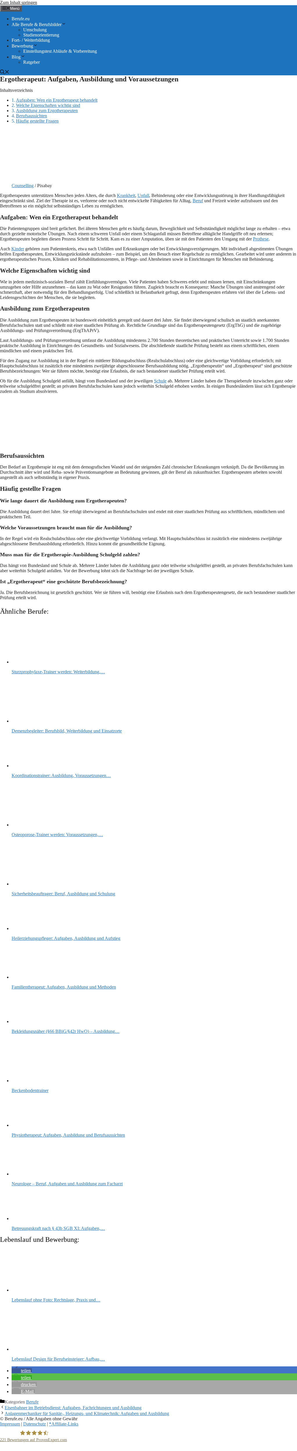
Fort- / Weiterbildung (31, 40)
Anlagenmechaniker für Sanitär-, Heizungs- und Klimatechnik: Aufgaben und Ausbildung (87, 1413)
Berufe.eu (21, 18)
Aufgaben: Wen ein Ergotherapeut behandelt (56, 100)
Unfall (143, 195)
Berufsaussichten (31, 115)
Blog (16, 56)
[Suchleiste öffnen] (4, 72)
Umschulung (35, 29)
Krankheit (126, 195)
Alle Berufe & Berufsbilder (36, 24)
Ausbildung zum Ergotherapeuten (47, 110)
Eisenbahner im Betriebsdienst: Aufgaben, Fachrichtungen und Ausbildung (73, 1407)
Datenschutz (34, 1423)
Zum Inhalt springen (18, 2)
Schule (160, 380)
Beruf (198, 200)
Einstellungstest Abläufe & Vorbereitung (60, 51)
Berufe (32, 1401)
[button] (22, 1370)
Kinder (17, 248)
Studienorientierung (41, 34)
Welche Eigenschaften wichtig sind (48, 105)
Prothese (261, 238)
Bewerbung (22, 45)
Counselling (23, 185)
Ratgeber (31, 62)
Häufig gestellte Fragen (37, 121)
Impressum (10, 1423)
